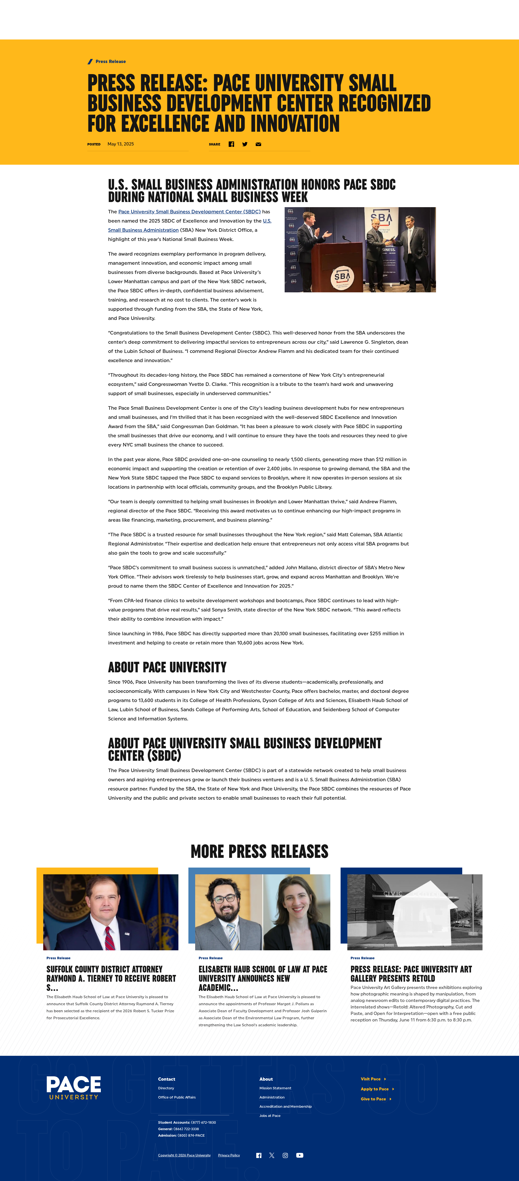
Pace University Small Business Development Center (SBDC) (189, 212)
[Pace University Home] (77, 1088)
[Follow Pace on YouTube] (300, 1155)
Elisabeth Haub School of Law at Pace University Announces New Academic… (263, 978)
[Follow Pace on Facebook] (259, 1155)
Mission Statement (275, 1088)
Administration (272, 1097)
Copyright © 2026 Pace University (184, 1155)
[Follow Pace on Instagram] (285, 1155)
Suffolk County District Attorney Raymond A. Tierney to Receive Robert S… (111, 978)
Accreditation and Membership (286, 1106)
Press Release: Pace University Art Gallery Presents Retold (411, 973)
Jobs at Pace (270, 1116)
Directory (166, 1088)
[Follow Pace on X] (271, 1155)
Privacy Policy (229, 1155)
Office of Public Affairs (177, 1097)
